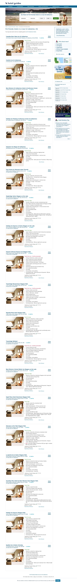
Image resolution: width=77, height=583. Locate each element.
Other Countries (30, 6)
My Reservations (56, 6)
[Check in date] (25, 18)
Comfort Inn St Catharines (13, 60)
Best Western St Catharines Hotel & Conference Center (22, 88)
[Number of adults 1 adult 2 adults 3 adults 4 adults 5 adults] (48, 18)
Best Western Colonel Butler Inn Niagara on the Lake (21, 369)
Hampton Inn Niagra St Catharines (16, 146)
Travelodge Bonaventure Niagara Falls (17, 284)
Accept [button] (57, 580)
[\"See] (69, 54)
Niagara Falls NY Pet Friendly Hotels (61, 92)
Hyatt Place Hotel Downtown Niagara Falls (18, 397)
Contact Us (66, 6)
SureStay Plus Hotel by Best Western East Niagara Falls (22, 481)
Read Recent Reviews (29, 53)
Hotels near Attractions (43, 6)
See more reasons (60, 54)
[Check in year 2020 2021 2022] (22, 20)
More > (69, 138)
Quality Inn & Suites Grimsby (14, 545)
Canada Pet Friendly (11, 26)
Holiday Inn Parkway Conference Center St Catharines (21, 118)
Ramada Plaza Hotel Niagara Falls (15, 312)
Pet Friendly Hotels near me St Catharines (39, 574)
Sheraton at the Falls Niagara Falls (16, 426)
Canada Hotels (20, 6)
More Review (41, 161)
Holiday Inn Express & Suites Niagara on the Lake (20, 226)
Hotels (6, 26)
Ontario (17, 26)
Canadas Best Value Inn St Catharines (17, 36)
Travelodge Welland (11, 341)
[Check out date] (34, 18)
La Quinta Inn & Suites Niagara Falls (16, 455)
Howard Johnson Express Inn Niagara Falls (18, 251)
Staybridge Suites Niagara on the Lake (17, 196)
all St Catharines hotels (31, 31)
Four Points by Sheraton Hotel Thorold (17, 169)
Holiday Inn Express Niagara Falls (15, 512)
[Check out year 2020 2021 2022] (32, 20)
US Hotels (10, 6)
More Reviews (41, 53)
